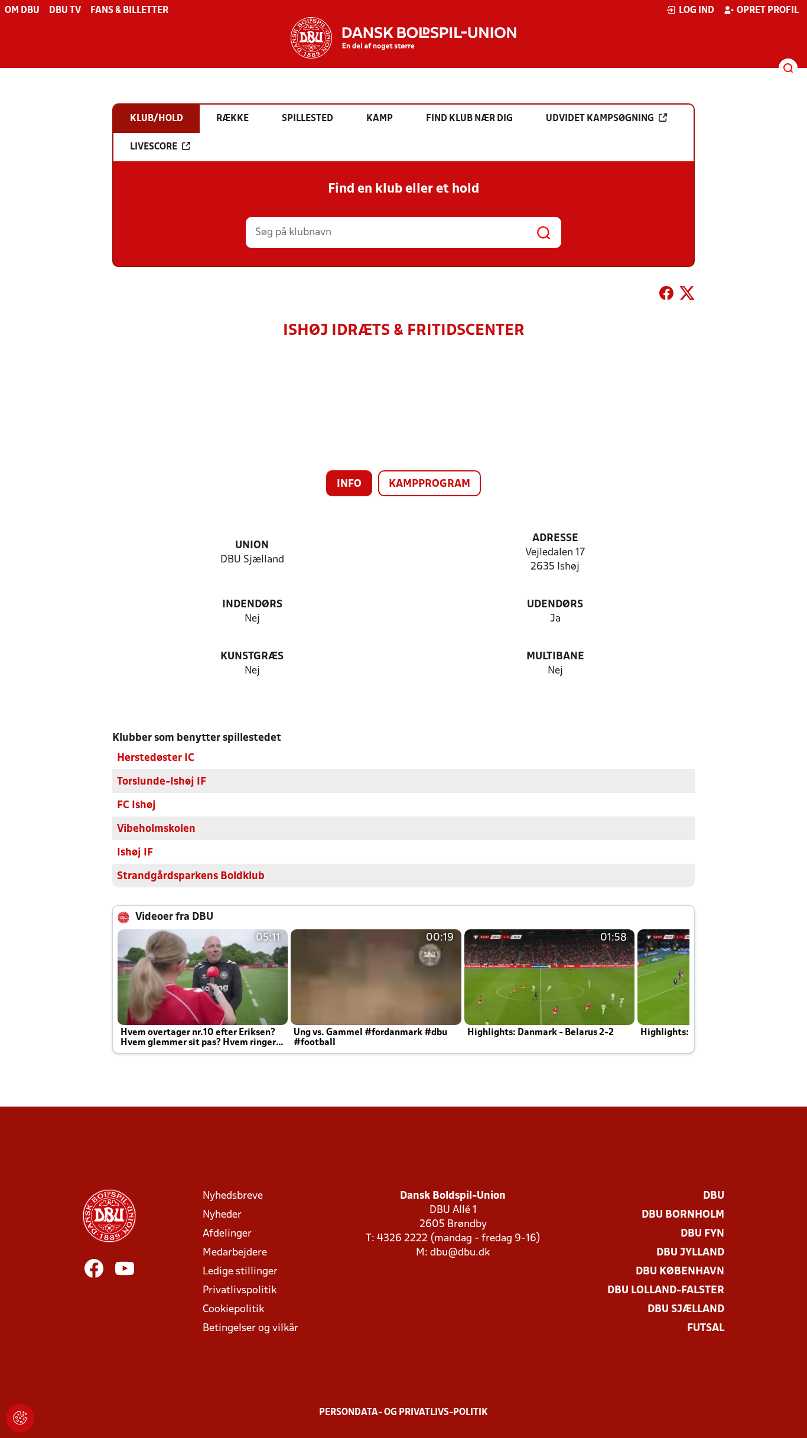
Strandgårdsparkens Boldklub (191, 876)
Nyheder (222, 1215)
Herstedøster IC (155, 758)
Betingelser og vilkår (250, 1328)
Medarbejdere (235, 1253)
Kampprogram (429, 484)
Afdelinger (227, 1234)
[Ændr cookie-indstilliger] (20, 1418)
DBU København (680, 1272)
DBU (713, 1196)
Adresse (555, 538)
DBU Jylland (690, 1253)
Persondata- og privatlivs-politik (403, 1412)
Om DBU (22, 10)
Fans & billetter (129, 10)
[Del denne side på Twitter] (687, 295)
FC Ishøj (136, 806)
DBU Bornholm (683, 1215)
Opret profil (768, 10)
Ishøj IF (135, 853)
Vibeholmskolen (156, 829)
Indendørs (252, 605)
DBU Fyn (702, 1234)
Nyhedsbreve (233, 1196)
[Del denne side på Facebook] (666, 295)
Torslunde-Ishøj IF (161, 782)
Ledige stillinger (240, 1272)
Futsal (705, 1328)
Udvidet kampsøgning (600, 119)
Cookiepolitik (233, 1309)
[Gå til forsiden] (403, 37)
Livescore (153, 147)
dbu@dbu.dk (460, 1253)
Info (349, 484)
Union (252, 546)
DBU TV (65, 10)
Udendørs (555, 605)
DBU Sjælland (685, 1309)
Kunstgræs (252, 657)
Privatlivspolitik (239, 1291)
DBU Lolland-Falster (665, 1291)
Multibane (555, 657)
